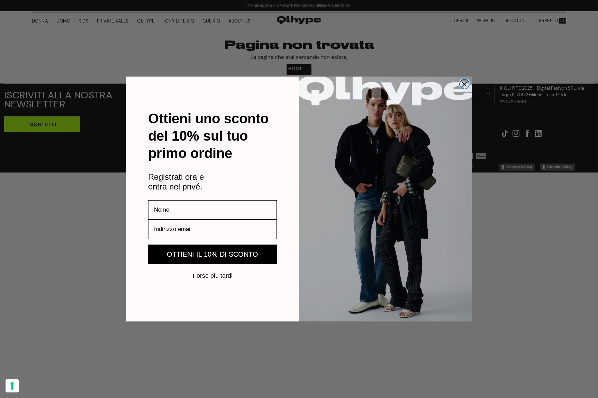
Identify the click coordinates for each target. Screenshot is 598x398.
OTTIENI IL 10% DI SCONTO (212, 254)
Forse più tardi (213, 275)
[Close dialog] (464, 84)
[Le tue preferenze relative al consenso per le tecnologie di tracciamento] (12, 385)
